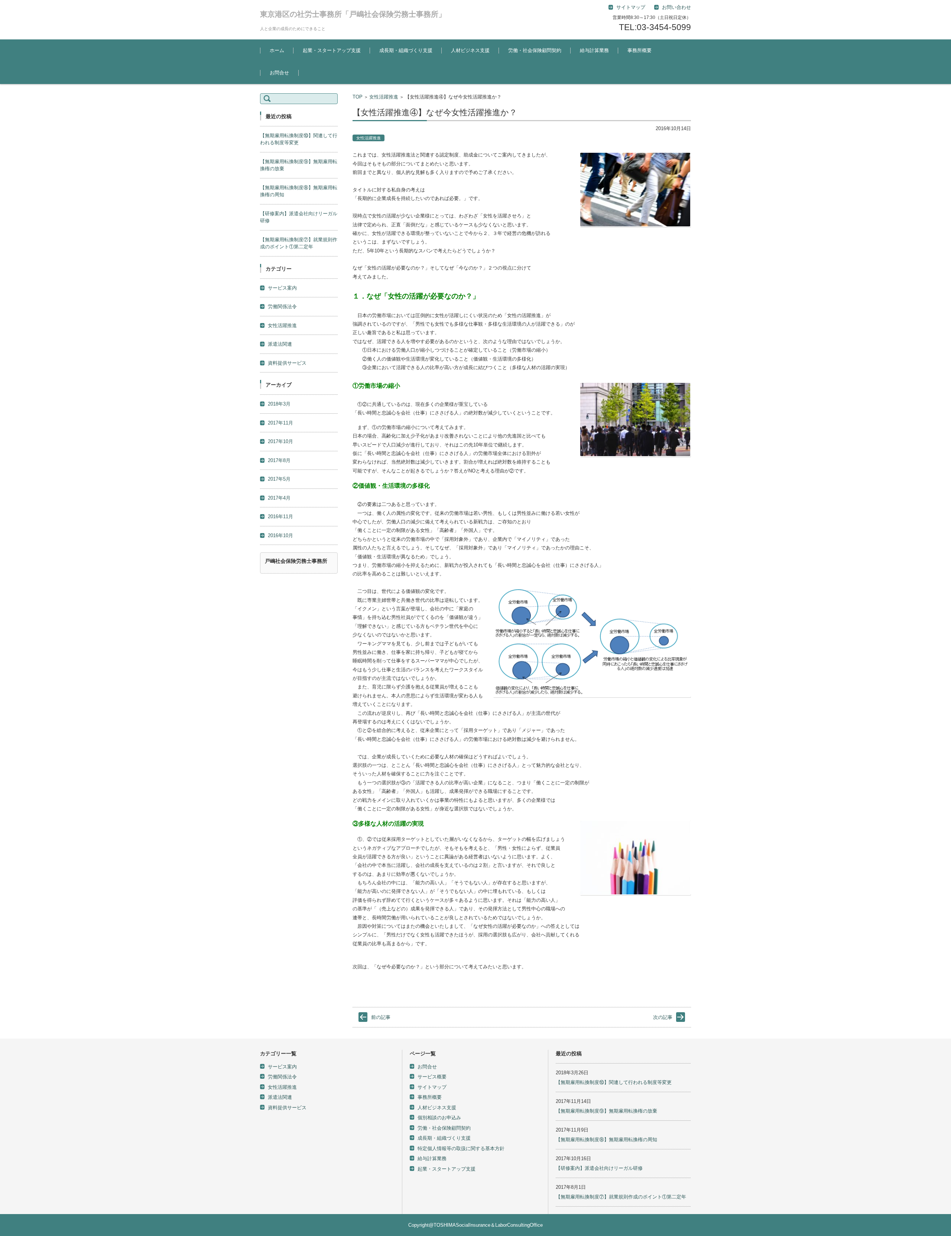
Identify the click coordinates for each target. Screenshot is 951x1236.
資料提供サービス (287, 363)
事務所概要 (639, 50)
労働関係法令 (282, 306)
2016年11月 (280, 516)
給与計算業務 (594, 50)
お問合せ (279, 72)
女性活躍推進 (383, 97)
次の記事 (662, 1017)
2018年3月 (279, 404)
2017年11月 (280, 423)
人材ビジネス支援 (470, 50)
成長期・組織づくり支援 (405, 50)
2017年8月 (279, 460)
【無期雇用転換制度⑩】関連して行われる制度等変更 (614, 1082)
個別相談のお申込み (439, 1117)
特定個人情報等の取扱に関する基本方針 (461, 1148)
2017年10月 (280, 441)
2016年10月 (280, 535)
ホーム (277, 50)
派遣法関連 (280, 344)
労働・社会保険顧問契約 (534, 50)
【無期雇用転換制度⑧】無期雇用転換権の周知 (606, 1139)
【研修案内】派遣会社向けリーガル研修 (599, 1168)
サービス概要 (432, 1077)
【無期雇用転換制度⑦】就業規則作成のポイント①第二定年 (621, 1197)
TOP (358, 97)
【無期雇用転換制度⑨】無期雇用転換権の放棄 (606, 1111)
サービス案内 (282, 288)
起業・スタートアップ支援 (332, 50)
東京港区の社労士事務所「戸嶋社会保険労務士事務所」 (353, 14)
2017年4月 (279, 498)
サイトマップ (432, 1087)
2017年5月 (279, 479)
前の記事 (380, 1017)
